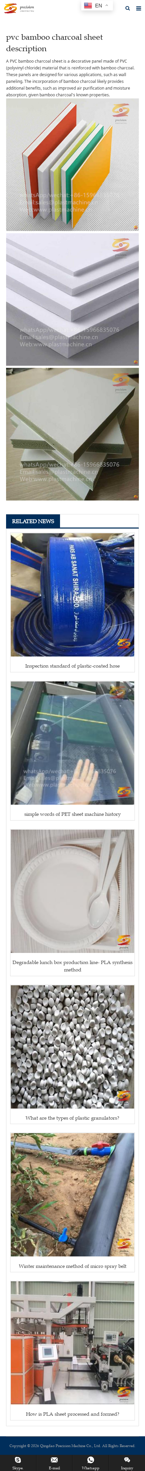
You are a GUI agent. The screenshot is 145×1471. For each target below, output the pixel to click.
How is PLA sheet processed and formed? (72, 1414)
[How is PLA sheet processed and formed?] (72, 1343)
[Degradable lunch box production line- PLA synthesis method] (72, 891)
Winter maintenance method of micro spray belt (72, 1266)
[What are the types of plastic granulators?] (72, 1047)
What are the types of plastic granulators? (72, 1118)
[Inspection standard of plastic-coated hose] (72, 595)
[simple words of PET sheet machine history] (72, 743)
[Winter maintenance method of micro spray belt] (72, 1194)
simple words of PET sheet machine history (72, 814)
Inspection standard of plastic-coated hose (72, 666)
